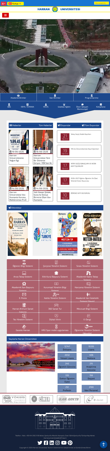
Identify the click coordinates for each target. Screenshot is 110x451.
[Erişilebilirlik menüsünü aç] (103, 444)
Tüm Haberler (45, 125)
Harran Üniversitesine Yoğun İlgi (17, 158)
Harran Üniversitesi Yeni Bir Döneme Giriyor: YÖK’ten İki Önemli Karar (43, 160)
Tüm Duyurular (92, 125)
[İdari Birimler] (55, 94)
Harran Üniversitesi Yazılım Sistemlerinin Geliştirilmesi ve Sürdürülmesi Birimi (62, 447)
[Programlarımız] (92, 94)
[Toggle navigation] (5, 15)
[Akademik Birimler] (18, 94)
